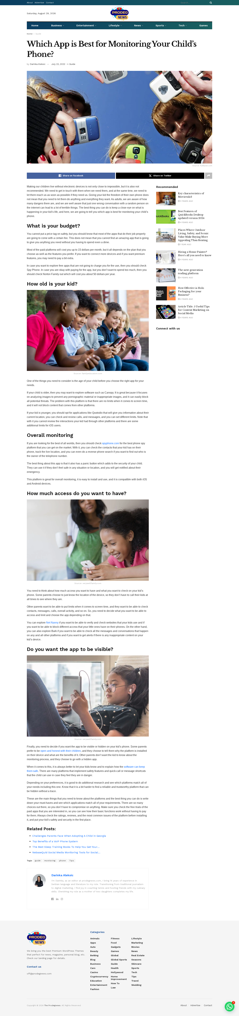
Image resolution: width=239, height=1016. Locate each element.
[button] (229, 1006)
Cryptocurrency (99, 976)
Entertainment (85, 25)
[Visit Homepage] (119, 13)
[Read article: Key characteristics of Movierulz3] (166, 199)
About (30, 2)
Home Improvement (119, 977)
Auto (93, 947)
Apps (93, 942)
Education (96, 980)
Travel (135, 980)
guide (38, 860)
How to (115, 983)
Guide (38, 34)
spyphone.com (110, 443)
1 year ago (185, 244)
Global (115, 955)
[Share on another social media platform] (208, 176)
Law (113, 987)
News (137, 25)
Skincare (136, 964)
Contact (50, 2)
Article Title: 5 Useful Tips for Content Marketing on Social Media (194, 310)
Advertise (39, 2)
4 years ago (186, 222)
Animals (95, 938)
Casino (94, 972)
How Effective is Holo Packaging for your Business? (191, 291)
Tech (182, 25)
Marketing (137, 942)
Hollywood (117, 972)
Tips (71, 860)
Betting (94, 955)
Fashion (94, 989)
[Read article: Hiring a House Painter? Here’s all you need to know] (166, 257)
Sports (160, 25)
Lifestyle (114, 25)
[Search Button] (210, 2)
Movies (135, 947)
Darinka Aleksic (37, 64)
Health (115, 968)
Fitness (115, 938)
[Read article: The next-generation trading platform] (166, 275)
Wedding (136, 985)
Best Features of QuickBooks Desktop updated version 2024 (191, 215)
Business (56, 25)
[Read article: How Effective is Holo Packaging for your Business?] (166, 293)
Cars (92, 968)
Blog (92, 959)
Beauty (94, 951)
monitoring (49, 860)
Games (203, 25)
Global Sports (119, 959)
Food (114, 942)
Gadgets (116, 947)
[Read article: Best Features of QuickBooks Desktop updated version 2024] (166, 217)
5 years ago (186, 201)
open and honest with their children (60, 750)
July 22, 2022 (58, 64)
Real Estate (138, 955)
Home (34, 25)
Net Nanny (52, 622)
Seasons (136, 959)
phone (62, 860)
